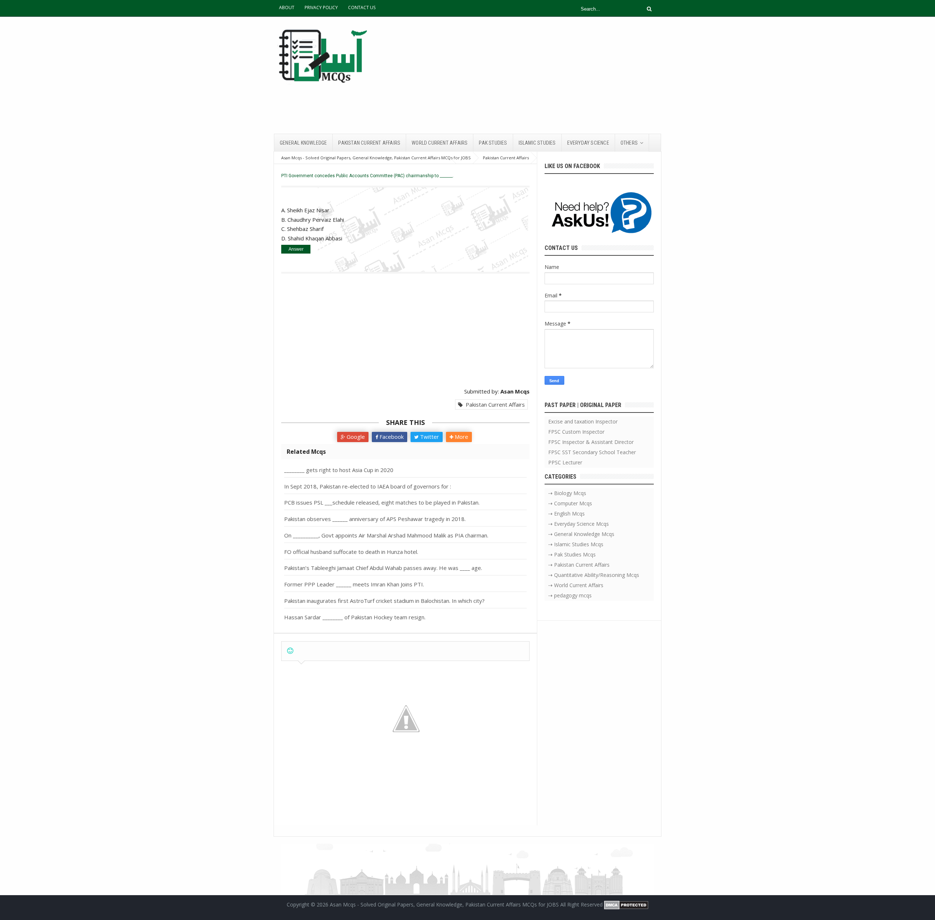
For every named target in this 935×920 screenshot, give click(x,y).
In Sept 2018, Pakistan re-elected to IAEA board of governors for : (367, 486)
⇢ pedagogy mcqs (570, 595)
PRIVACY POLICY (321, 7)
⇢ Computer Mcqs (570, 503)
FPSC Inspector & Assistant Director (591, 441)
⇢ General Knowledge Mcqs (581, 534)
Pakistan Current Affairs (494, 404)
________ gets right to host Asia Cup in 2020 (338, 470)
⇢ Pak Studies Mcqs (572, 554)
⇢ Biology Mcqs (567, 493)
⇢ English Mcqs (566, 513)
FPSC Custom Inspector (576, 431)
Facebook (391, 436)
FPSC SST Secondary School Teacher (592, 452)
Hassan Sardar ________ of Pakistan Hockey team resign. (354, 617)
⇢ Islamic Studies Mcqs (575, 544)
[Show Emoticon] (290, 651)
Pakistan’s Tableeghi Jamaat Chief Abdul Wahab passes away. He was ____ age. (383, 567)
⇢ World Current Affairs (575, 585)
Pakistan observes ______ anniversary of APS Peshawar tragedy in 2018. (375, 518)
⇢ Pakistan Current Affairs (579, 564)
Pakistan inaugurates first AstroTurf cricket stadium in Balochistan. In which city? (384, 600)
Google (355, 436)
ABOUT (286, 7)
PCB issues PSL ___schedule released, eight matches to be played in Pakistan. (382, 502)
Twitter (429, 436)
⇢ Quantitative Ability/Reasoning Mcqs (593, 574)
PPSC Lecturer (565, 462)
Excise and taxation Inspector (583, 421)
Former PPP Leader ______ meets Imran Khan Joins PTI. (354, 584)
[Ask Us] (599, 213)
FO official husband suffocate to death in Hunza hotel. (351, 551)
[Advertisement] (528, 75)
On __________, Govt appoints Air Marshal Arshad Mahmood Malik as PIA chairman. (386, 535)
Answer (296, 249)
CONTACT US (361, 7)
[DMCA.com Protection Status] (626, 904)
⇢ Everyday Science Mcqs (578, 523)
